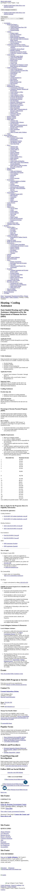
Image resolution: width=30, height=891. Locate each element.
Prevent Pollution (14, 185)
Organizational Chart (15, 72)
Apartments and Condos (16, 283)
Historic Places (14, 234)
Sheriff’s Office (14, 112)
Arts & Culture (14, 208)
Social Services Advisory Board (18, 51)
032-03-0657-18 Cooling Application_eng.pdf (15, 516)
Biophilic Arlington (15, 50)
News (8, 145)
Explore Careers (14, 33)
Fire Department (14, 100)
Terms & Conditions (16, 885)
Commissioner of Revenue (17, 87)
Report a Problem (6, 837)
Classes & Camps (11, 240)
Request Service (5, 835)
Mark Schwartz (14, 80)
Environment (10, 179)
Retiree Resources (14, 36)
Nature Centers (14, 217)
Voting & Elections (12, 290)
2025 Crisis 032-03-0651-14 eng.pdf (13, 525)
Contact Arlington (11, 886)
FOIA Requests (5, 843)
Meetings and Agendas (16, 59)
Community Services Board (17, 49)
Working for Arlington (16, 41)
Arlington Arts (14, 228)
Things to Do (10, 207)
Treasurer (12, 76)
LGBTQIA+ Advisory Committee (19, 53)
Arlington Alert (14, 120)
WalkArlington (14, 201)
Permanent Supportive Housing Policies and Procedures (15, 749)
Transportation (10, 192)
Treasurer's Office (14, 115)
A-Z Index (6, 293)
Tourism (9, 205)
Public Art (12, 233)
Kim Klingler (13, 79)
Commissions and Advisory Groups (16, 44)
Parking (12, 198)
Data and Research (12, 136)
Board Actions (14, 60)
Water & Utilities (11, 289)
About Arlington (8, 135)
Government (8, 296)
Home (2, 296)
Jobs (2, 840)
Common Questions (6, 838)
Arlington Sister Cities (12, 223)
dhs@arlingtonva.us (9, 706)
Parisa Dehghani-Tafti (15, 82)
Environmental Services (16, 99)
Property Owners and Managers (18, 284)
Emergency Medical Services (17, 102)
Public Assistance (14, 297)
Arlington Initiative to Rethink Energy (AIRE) (17, 181)
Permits (12, 177)
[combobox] (9, 10)
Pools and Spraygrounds (16, 218)
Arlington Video (14, 148)
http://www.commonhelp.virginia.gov (13, 575)
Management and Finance (16, 105)
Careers (9, 31)
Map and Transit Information (8, 697)
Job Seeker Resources (15, 34)
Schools (9, 204)
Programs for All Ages (16, 220)
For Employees (5, 845)
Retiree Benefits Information (17, 37)
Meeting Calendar (11, 118)
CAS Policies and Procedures (11, 741)
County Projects (11, 85)
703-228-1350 (7, 563)
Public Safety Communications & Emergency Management (18, 110)
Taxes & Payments (15, 276)
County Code (13, 63)
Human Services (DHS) (16, 103)
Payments (9, 269)
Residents (6, 225)
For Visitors (13, 231)
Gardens (12, 184)
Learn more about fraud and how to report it (16, 765)
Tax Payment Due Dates (16, 274)
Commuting (13, 197)
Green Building (14, 174)
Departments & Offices (13, 86)
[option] (16, 6)
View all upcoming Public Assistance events (12, 673)
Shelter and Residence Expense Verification (15, 740)
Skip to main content (6, 1)
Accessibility (4, 847)
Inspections (13, 175)
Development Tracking (16, 141)
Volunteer (12, 131)
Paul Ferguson (14, 83)
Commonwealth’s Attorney (17, 122)
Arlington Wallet (14, 28)
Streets (12, 200)
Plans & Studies (11, 168)
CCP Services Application (14, 738)
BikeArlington (14, 195)
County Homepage (5, 885)
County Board (10, 54)
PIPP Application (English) (10, 543)
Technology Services (15, 113)
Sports (11, 221)
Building (9, 169)
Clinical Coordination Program (13, 633)
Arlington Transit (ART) (16, 194)
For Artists (13, 230)
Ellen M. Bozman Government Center (13, 804)
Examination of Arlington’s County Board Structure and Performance (19, 65)
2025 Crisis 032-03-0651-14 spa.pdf (13, 528)
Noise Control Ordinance (13, 257)
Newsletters (13, 151)
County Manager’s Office (16, 95)
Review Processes (14, 178)
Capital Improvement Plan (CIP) (18, 27)
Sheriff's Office (14, 128)
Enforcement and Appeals (16, 172)
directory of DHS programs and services (16, 684)
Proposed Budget (14, 30)
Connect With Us (14, 149)
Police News (13, 159)
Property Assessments (15, 261)
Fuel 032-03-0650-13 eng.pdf (11, 535)
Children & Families (12, 235)
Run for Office (14, 251)
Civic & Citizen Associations (17, 244)
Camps (12, 210)
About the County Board (16, 56)
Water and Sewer (14, 279)
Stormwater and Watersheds (17, 187)
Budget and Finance (12, 24)
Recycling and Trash (12, 281)
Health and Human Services (14, 241)
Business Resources (9, 292)
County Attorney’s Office (16, 92)
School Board (13, 73)
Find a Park (13, 214)
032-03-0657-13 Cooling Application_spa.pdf (15, 519)
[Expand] (11, 23)
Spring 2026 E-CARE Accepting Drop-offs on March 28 (18, 166)
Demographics (14, 139)
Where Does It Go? (15, 287)
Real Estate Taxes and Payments (18, 263)
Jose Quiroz (13, 74)
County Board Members (16, 57)
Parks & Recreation (15, 106)
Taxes (8, 260)
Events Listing (14, 155)
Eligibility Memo (12, 752)
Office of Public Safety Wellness (18, 132)
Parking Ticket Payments (16, 277)
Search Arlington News (16, 156)
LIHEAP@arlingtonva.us (11, 567)
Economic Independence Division (10, 691)
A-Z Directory (5, 833)
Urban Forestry (14, 191)
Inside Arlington (14, 158)
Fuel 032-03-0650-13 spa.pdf (11, 538)
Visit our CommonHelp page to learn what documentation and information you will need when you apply (15, 718)
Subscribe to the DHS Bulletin (15, 772)
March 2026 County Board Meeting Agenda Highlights (19, 163)
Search (2, 18)
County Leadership (12, 67)
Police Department (15, 108)
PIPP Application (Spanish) (11, 546)
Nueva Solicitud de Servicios (15, 737)
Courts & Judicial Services (17, 96)
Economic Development (16, 97)
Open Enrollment (14, 43)
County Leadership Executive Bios (19, 70)
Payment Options (14, 273)
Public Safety (10, 119)
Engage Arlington (11, 116)
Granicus (3, 889)
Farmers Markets (14, 212)
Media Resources (14, 154)
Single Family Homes (15, 286)
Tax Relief (13, 264)
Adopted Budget (14, 26)
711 (5, 704)
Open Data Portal (14, 143)
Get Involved (13, 62)
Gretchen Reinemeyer (15, 77)
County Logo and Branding (17, 161)
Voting (8, 133)
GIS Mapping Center (15, 142)
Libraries (12, 215)
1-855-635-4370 (24, 582)
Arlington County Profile (16, 138)
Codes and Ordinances (16, 171)
